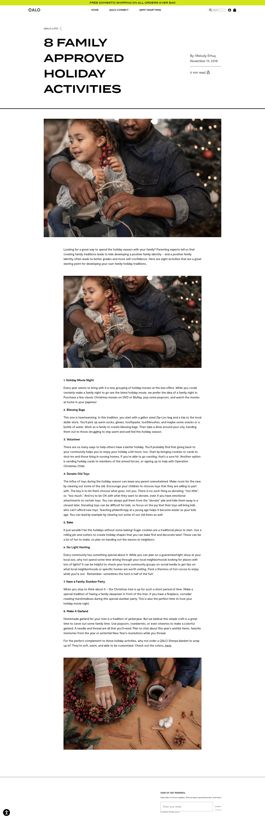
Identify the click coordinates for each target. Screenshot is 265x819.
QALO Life (51, 28)
